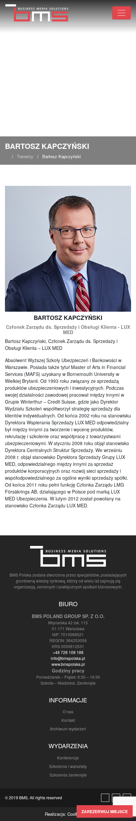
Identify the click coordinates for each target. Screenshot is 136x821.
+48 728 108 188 (68, 652)
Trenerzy (25, 156)
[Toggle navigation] (121, 12)
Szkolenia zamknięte (68, 775)
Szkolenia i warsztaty (68, 766)
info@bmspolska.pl (68, 658)
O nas (68, 711)
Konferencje (68, 757)
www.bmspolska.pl (68, 664)
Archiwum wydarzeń (68, 728)
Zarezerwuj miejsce (105, 811)
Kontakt (68, 720)
